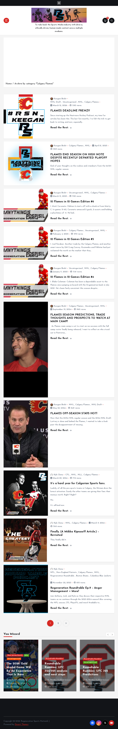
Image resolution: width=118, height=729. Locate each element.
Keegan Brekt (60, 99)
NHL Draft (55, 102)
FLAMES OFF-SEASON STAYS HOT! (73, 413)
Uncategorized (69, 102)
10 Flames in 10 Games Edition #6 (72, 201)
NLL (80, 475)
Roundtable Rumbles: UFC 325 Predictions (95, 671)
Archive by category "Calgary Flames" (34, 84)
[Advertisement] (59, 60)
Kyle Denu (58, 475)
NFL (52, 572)
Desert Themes (21, 724)
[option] (21, 665)
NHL (80, 102)
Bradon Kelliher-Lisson (60, 680)
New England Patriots (66, 572)
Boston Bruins (82, 576)
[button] (108, 634)
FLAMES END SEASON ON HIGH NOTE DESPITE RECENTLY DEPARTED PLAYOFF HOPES (78, 158)
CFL (67, 475)
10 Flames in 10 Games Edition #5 (72, 239)
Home (9, 84)
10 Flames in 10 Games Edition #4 (72, 277)
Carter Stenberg (19, 680)
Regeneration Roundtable (62, 576)
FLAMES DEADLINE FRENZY (70, 110)
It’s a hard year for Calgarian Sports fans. (77, 483)
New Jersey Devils (15, 655)
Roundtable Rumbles (54, 658)
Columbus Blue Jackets (100, 576)
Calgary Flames (91, 102)
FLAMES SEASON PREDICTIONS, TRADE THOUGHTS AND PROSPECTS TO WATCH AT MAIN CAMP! (80, 318)
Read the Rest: (59, 127)
